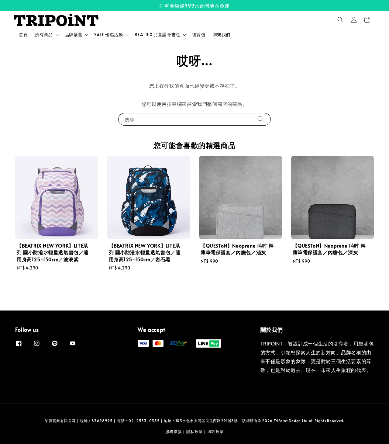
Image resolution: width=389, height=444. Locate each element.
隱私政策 (194, 431)
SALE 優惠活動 (108, 34)
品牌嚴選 (73, 34)
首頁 (23, 34)
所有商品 (44, 34)
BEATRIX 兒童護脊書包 (157, 34)
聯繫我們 (221, 34)
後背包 (198, 34)
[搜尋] (260, 119)
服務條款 (173, 431)
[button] (340, 19)
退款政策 (215, 431)
